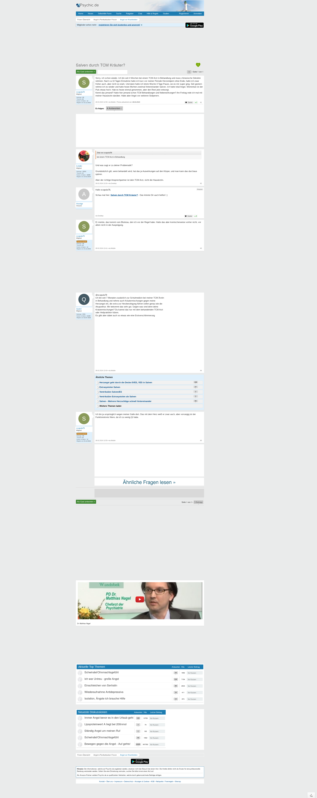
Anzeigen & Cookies (142, 781)
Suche (118, 13)
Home (80, 13)
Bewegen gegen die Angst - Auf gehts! (107, 744)
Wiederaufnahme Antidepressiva (103, 692)
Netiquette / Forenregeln (164, 781)
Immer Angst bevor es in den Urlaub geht (108, 717)
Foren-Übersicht (83, 755)
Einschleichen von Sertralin (100, 685)
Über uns (109, 781)
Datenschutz (128, 781)
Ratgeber (129, 13)
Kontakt (102, 781)
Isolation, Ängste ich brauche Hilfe (104, 698)
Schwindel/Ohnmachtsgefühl (101, 672)
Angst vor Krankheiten (128, 755)
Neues (90, 13)
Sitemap (178, 781)
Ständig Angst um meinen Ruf (102, 730)
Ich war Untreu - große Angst (101, 679)
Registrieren (184, 13)
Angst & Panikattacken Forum (105, 755)
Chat (140, 13)
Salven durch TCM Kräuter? (100, 65)
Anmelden (198, 13)
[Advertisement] (149, 460)
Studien (166, 13)
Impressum (118, 781)
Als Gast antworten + (86, 72)
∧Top (311, 795)
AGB (152, 781)
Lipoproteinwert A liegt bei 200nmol (105, 724)
